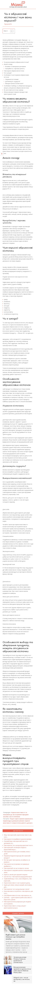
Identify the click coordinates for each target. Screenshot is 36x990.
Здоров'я (8, 24)
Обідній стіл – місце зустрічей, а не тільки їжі (22, 979)
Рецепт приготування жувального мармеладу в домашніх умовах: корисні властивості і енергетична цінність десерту (18, 821)
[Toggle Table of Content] (11, 31)
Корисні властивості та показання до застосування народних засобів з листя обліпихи (15, 814)
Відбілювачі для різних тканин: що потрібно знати (15, 937)
